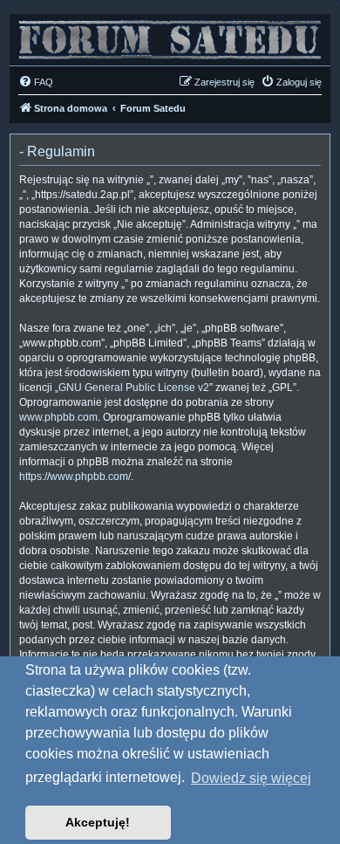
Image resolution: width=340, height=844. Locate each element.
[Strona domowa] (170, 35)
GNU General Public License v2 (133, 387)
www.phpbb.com (58, 417)
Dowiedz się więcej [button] (251, 778)
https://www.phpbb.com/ (75, 476)
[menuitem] (35, 82)
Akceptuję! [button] (97, 822)
